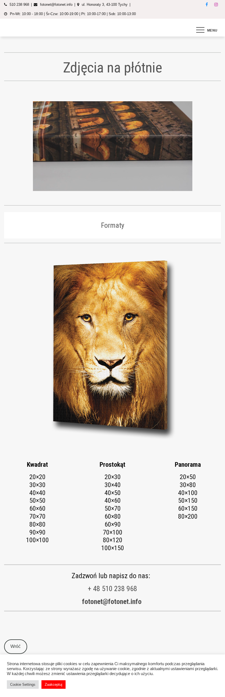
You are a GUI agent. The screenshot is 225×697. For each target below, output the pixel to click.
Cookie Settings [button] (22, 684)
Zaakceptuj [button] (53, 684)
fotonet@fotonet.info (112, 601)
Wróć (15, 646)
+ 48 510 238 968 (112, 588)
